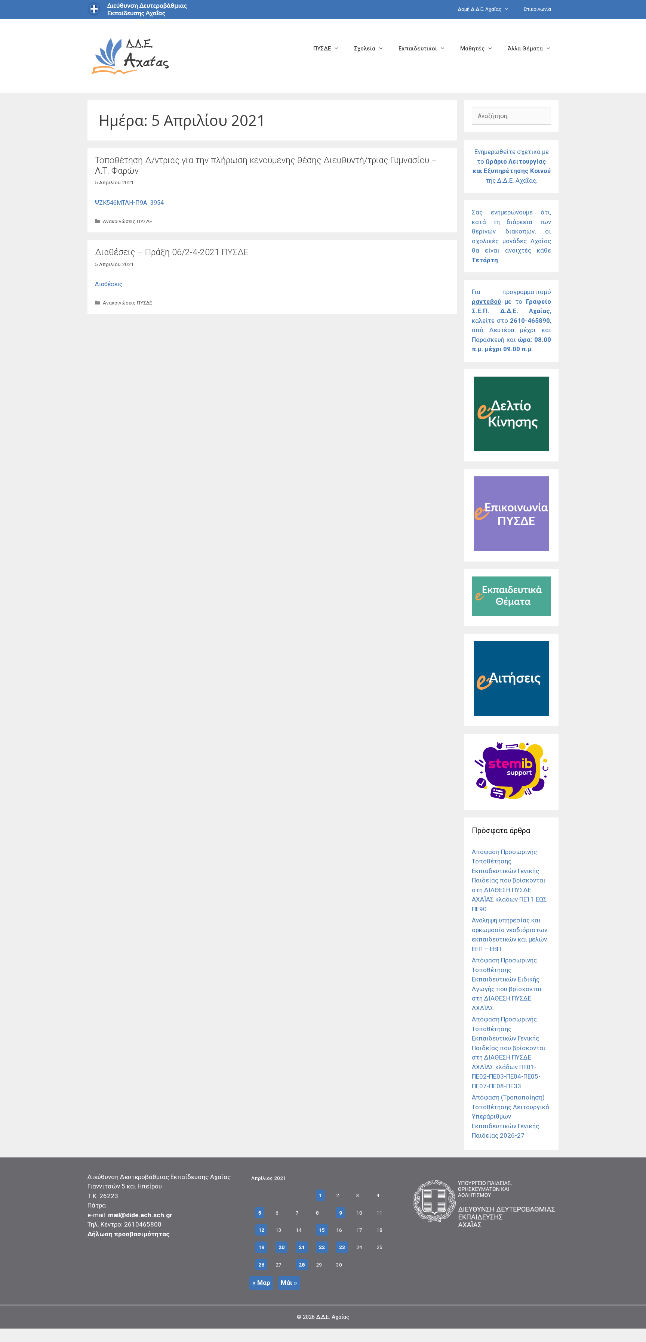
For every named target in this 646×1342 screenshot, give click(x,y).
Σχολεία (364, 48)
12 (261, 1230)
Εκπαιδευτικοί (418, 48)
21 (302, 1247)
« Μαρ (261, 1282)
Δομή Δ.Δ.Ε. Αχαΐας (479, 9)
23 (342, 1247)
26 (261, 1265)
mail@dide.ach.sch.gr (140, 1215)
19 (261, 1247)
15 (322, 1230)
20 (281, 1247)
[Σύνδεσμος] (511, 449)
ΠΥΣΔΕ (322, 48)
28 (302, 1265)
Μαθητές (472, 48)
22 (322, 1247)
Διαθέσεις (109, 284)
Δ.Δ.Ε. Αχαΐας (332, 1317)
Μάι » (289, 1282)
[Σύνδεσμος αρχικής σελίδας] (130, 55)
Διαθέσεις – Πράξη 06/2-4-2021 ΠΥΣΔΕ (172, 252)
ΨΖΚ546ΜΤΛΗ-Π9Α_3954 (129, 202)
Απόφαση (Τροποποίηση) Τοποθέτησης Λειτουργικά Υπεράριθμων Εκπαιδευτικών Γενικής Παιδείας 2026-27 (510, 1116)
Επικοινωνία (537, 9)
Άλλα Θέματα (525, 48)
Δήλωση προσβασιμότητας (128, 1234)
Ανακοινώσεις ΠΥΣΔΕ (127, 221)
